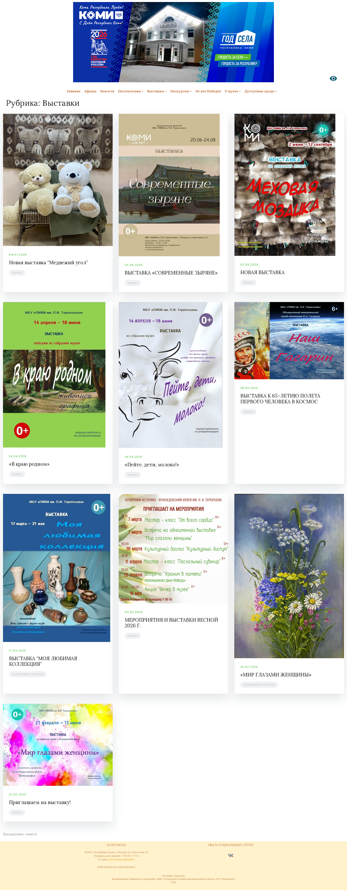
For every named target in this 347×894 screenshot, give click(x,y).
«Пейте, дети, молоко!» (152, 465)
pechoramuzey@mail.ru (120, 859)
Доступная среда (259, 91)
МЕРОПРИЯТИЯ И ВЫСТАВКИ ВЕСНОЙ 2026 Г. (171, 623)
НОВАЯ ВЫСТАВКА (262, 272)
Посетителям (129, 91)
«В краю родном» (29, 464)
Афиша (90, 91)
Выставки (155, 91)
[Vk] (231, 855)
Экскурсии (179, 91)
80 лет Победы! (208, 91)
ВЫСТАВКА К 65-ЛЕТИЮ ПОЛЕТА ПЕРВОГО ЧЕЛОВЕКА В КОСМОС (280, 399)
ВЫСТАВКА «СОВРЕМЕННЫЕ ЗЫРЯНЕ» (171, 273)
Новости (107, 91)
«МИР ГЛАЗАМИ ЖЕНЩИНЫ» (275, 675)
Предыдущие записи (20, 834)
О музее (231, 91)
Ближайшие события (28, 674)
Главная (74, 91)
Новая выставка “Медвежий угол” (48, 262)
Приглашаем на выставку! (40, 802)
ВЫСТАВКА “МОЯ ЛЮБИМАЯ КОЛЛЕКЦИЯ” (43, 661)
